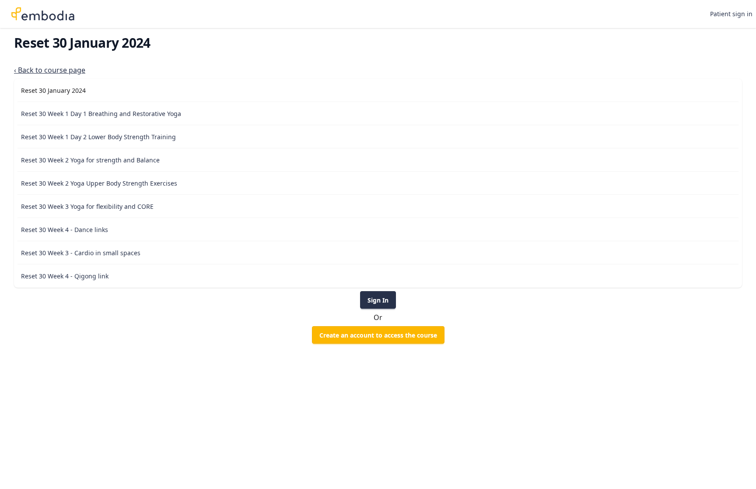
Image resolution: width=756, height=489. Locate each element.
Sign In (378, 300)
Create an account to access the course (378, 335)
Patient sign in (731, 14)
